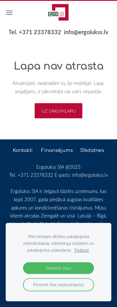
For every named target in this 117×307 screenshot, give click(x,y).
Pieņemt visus (58, 268)
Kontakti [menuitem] (23, 150)
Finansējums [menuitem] (57, 150)
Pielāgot (81, 250)
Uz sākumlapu (58, 111)
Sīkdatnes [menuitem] (92, 150)
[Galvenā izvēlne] (9, 13)
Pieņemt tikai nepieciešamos (58, 284)
